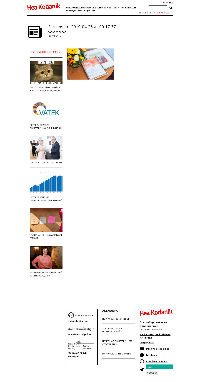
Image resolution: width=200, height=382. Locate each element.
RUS (171, 2)
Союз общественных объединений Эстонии (92, 7)
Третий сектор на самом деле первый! (46, 236)
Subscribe (152, 372)
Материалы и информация (116, 353)
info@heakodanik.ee (157, 348)
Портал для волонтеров (116, 318)
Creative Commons (157, 361)
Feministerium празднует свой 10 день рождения (46, 274)
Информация (129, 7)
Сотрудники (147, 342)
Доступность (145, 13)
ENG (163, 2)
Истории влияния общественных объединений (46, 126)
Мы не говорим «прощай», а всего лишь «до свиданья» (45, 89)
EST (167, 2)
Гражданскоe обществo (80, 10)
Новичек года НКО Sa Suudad (46, 162)
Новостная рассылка (163, 13)
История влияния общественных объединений (46, 199)
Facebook (151, 355)
